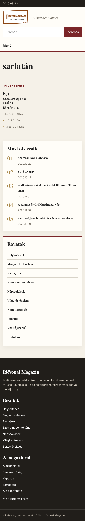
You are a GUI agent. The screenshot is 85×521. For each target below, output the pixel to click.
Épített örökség (17, 309)
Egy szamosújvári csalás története (14, 100)
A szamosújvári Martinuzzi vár (39, 204)
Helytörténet (13, 86)
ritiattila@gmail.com (15, 498)
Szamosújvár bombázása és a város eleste (45, 218)
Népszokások (16, 291)
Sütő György (26, 171)
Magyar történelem (20, 264)
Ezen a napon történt (21, 282)
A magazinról (11, 465)
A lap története (12, 490)
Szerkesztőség (12, 472)
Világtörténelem (18, 300)
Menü (7, 46)
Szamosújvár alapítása (33, 157)
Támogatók (10, 484)
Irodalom (13, 337)
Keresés (73, 32)
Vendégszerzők (17, 327)
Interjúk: (13, 318)
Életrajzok (14, 273)
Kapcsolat (9, 478)
